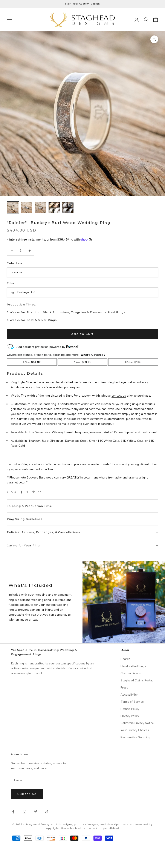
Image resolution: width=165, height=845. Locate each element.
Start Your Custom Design (82, 3)
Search (125, 659)
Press (124, 688)
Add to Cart (82, 334)
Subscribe (27, 794)
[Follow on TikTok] (47, 812)
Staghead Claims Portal (137, 680)
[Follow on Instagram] (24, 812)
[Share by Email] (39, 492)
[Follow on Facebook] (13, 812)
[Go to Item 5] (68, 207)
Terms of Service (132, 702)
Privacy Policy (130, 716)
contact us (119, 396)
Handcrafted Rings (133, 666)
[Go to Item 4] (54, 207)
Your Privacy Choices (135, 730)
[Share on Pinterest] (33, 492)
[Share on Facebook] (21, 492)
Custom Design (131, 673)
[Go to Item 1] (13, 207)
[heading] (82, 19)
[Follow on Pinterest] (36, 812)
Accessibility (129, 695)
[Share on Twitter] (27, 492)
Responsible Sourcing (135, 737)
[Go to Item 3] (40, 207)
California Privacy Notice (137, 723)
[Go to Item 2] (27, 207)
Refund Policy (130, 709)
